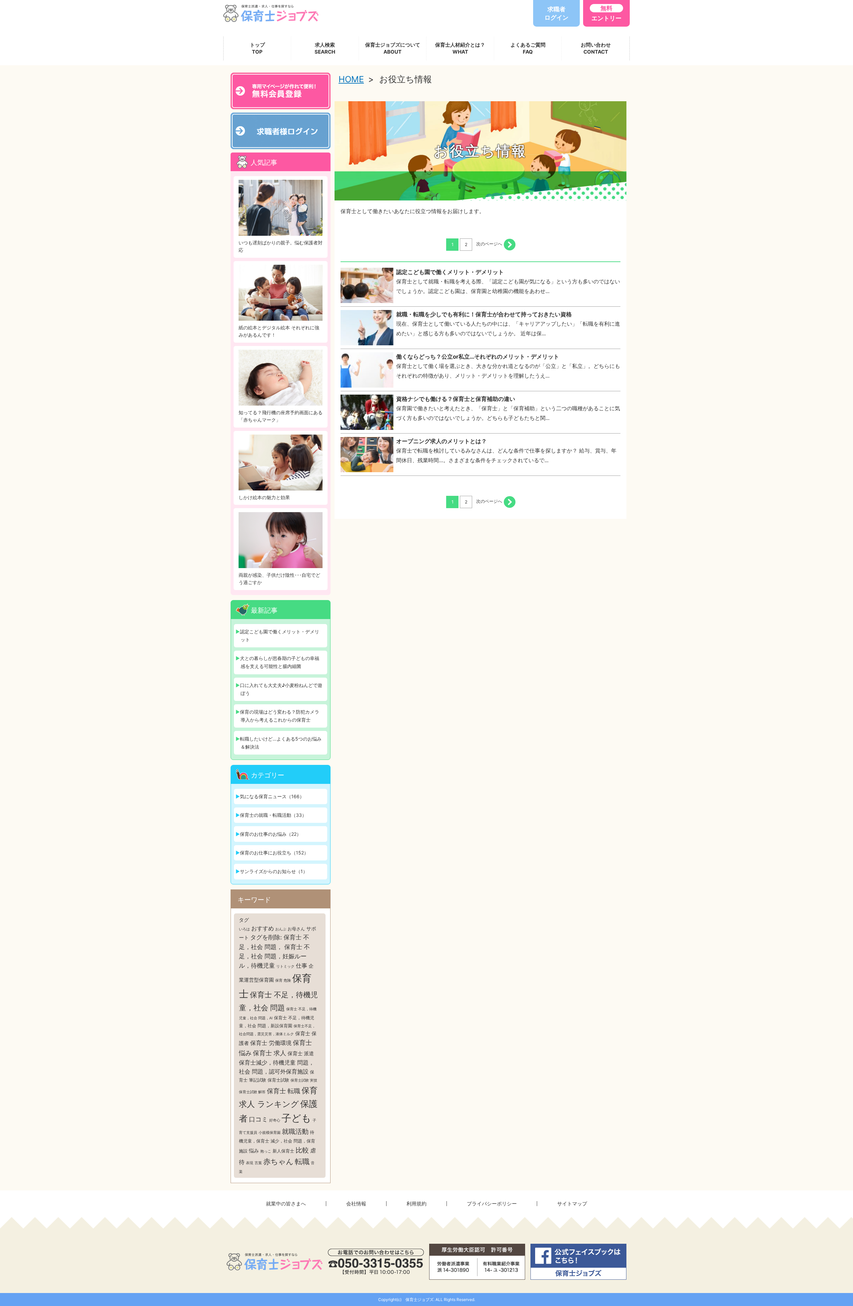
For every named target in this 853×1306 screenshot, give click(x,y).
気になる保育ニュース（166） (272, 796)
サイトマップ (572, 1203)
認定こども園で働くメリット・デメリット (450, 272)
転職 (302, 1161)
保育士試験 (278, 1080)
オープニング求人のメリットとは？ (441, 441)
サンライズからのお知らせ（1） (274, 871)
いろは (244, 929)
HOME (351, 79)
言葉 (258, 1163)
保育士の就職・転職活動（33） (273, 815)
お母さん (296, 928)
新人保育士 (283, 1150)
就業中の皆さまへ (286, 1203)
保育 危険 (283, 980)
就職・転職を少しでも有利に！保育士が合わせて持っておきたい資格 (484, 314)
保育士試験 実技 (304, 1080)
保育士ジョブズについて (392, 48)
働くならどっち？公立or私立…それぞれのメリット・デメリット (477, 356)
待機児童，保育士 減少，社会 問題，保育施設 (277, 1141)
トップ (257, 48)
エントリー (606, 13)
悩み (254, 1150)
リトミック (285, 966)
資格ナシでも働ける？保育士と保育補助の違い (455, 399)
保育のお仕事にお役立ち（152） (274, 852)
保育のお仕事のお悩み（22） (270, 834)
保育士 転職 (283, 1091)
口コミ (258, 1119)
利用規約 (416, 1203)
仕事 (301, 965)
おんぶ (280, 929)
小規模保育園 (270, 1133)
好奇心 (274, 1120)
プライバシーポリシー (492, 1203)
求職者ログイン (556, 13)
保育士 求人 (269, 1053)
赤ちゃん (278, 1161)
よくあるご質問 (527, 48)
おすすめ (262, 928)
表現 (249, 1163)
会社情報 (356, 1203)
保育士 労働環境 (271, 1043)
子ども (296, 1118)
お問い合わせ (596, 48)
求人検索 (325, 48)
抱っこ (265, 1151)
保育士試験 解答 (252, 1092)
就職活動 (295, 1131)
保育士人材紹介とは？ (460, 48)
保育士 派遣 (301, 1053)
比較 (302, 1150)
